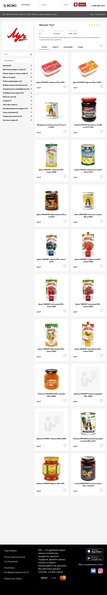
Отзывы (80, 47)
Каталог (44, 47)
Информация (68, 47)
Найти (82, 5)
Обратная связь (13, 578)
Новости (55, 47)
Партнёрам (10, 550)
